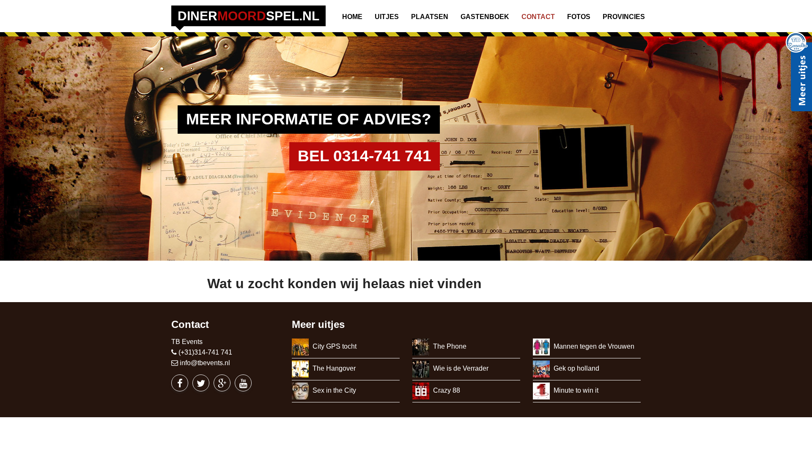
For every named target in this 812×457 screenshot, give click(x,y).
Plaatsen (429, 16)
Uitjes (387, 16)
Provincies (624, 16)
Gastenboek (485, 16)
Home (352, 16)
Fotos (578, 16)
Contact (538, 16)
